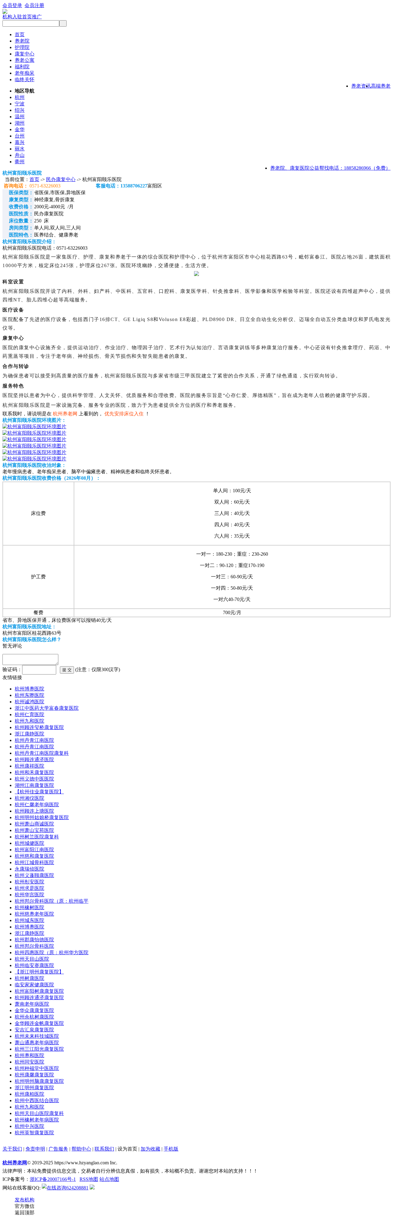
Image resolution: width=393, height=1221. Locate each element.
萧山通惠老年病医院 (37, 1042)
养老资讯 (361, 86)
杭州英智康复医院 (34, 1132)
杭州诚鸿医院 (29, 701)
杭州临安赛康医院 (34, 965)
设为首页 (127, 1148)
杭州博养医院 (29, 688)
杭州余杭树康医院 (34, 1016)
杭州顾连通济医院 (34, 759)
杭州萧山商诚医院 (34, 823)
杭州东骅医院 (29, 695)
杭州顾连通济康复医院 (39, 997)
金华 (20, 129)
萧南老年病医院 (32, 1004)
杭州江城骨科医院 (34, 862)
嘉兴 (20, 142)
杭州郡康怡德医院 (34, 939)
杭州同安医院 (29, 1061)
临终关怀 (24, 79)
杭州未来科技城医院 (37, 1036)
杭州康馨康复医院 (34, 1074)
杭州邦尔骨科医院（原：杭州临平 (51, 901)
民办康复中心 (61, 179)
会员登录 (12, 5)
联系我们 (104, 1148)
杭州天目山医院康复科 (39, 1113)
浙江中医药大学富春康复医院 (47, 708)
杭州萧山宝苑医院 (34, 830)
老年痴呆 (24, 73)
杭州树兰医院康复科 (37, 836)
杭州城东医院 (29, 920)
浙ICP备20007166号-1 (53, 1179)
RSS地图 (89, 1179)
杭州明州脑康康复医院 (39, 1081)
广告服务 (58, 1148)
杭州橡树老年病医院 (37, 1119)
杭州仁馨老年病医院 (37, 804)
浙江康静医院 (29, 733)
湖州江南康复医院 (34, 785)
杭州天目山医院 (32, 959)
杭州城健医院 (29, 843)
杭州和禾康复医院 (34, 772)
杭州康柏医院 (29, 1094)
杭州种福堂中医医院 (37, 1068)
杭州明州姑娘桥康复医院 (42, 817)
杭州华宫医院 (29, 894)
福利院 (22, 66)
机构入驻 (12, 16)
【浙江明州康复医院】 (39, 971)
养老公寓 (24, 60)
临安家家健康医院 (34, 984)
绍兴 (20, 110)
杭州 (20, 97)
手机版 (171, 1148)
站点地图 (109, 1179)
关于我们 (12, 1148)
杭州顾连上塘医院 (34, 811)
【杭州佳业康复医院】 (39, 791)
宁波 (20, 103)
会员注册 (34, 5)
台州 (20, 135)
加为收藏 (150, 1148)
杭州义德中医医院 (34, 778)
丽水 (20, 148)
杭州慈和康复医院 (34, 856)
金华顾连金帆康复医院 (39, 1023)
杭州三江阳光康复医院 (39, 1049)
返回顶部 (24, 1212)
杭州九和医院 (29, 721)
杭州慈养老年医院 (34, 914)
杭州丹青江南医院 (34, 740)
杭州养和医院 (29, 1055)
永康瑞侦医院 (29, 868)
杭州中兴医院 (29, 1126)
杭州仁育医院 (29, 714)
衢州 (20, 161)
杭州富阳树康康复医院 (39, 991)
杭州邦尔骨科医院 (34, 946)
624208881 (77, 1187)
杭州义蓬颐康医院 (34, 875)
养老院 (22, 40)
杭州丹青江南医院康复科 (42, 753)
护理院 (22, 47)
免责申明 (35, 1148)
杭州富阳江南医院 (34, 849)
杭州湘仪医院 (29, 798)
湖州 (20, 123)
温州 (20, 116)
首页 (20, 34)
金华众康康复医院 (34, 1010)
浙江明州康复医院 (34, 1087)
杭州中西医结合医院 (37, 1100)
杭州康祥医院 (29, 766)
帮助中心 (81, 1148)
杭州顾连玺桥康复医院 (39, 727)
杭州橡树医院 (29, 907)
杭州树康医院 (29, 978)
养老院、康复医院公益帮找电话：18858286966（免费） (330, 168)
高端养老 (381, 86)
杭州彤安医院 (29, 881)
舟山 (20, 155)
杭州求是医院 (29, 888)
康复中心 (24, 53)
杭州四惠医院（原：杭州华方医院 (51, 952)
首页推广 (32, 16)
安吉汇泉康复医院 (34, 1029)
